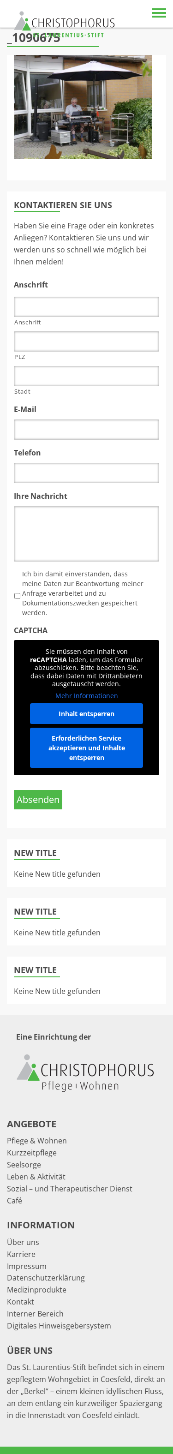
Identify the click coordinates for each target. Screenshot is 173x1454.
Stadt (22, 391)
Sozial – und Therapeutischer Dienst (69, 1189)
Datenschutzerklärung (46, 1278)
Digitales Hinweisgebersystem (59, 1326)
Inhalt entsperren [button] (86, 713)
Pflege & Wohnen (37, 1141)
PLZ (19, 357)
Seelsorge (24, 1165)
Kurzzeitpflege (32, 1153)
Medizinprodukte (36, 1290)
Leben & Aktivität (36, 1177)
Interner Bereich (35, 1314)
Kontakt (20, 1302)
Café (14, 1201)
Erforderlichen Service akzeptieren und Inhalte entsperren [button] (86, 748)
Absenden (38, 799)
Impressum (27, 1266)
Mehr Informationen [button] (86, 696)
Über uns (23, 1242)
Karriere (21, 1254)
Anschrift (28, 322)
